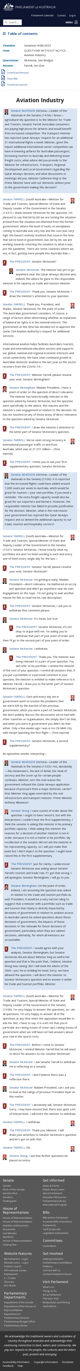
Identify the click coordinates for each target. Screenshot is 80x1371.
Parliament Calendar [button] (42, 15)
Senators (8, 1197)
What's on (48, 1287)
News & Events (51, 1185)
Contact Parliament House (57, 1274)
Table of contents (22, 33)
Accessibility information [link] (16, 1362)
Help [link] (20, 1365)
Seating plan (10, 1201)
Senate (7, 1185)
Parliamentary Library (54, 1201)
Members (8, 1237)
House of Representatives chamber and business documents (17, 1225)
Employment (11, 1274)
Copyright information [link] (46, 1362)
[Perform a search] (6, 22)
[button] (71, 22)
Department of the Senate (18, 1302)
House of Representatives (17, 1217)
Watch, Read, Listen (53, 1189)
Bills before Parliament (55, 1217)
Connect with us (52, 1270)
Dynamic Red (10, 1193)
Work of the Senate (14, 1189)
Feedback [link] (8, 1365)
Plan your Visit (50, 1298)
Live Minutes (10, 1233)
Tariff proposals (51, 1229)
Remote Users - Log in (16, 1262)
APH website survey (15, 1270)
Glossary (9, 1281)
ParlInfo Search (12, 1266)
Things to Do (50, 1291)
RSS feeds (10, 1285)
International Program (55, 1204)
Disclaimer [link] (68, 1362)
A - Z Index (10, 1278)
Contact (61, 15)
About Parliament (52, 1193)
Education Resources (54, 1197)
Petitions (48, 1266)
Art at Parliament (52, 1294)
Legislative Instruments (55, 1233)
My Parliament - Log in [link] (16, 1259)
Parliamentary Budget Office (19, 1321)
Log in (72, 15)
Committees (49, 1246)
